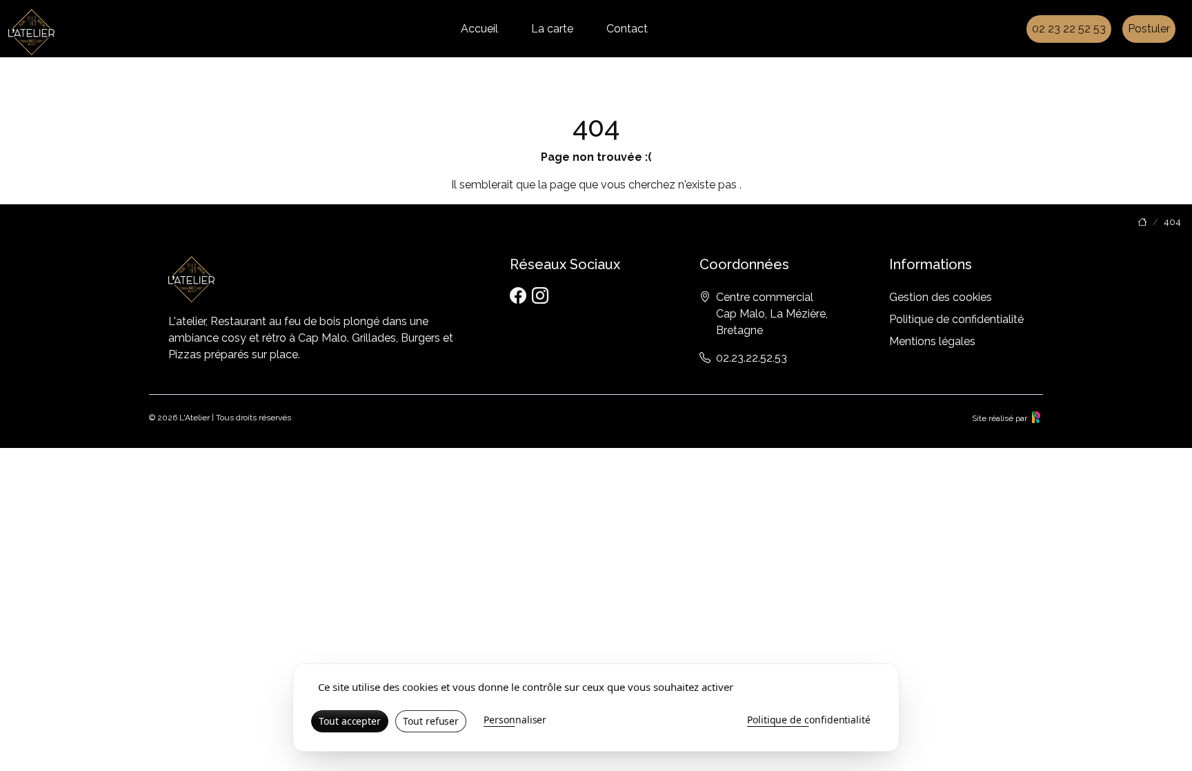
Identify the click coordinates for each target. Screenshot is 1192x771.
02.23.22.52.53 (751, 357)
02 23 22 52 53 (1069, 28)
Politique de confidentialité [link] (809, 719)
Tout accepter (350, 721)
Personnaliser (515, 719)
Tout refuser (431, 721)
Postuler (1149, 28)
